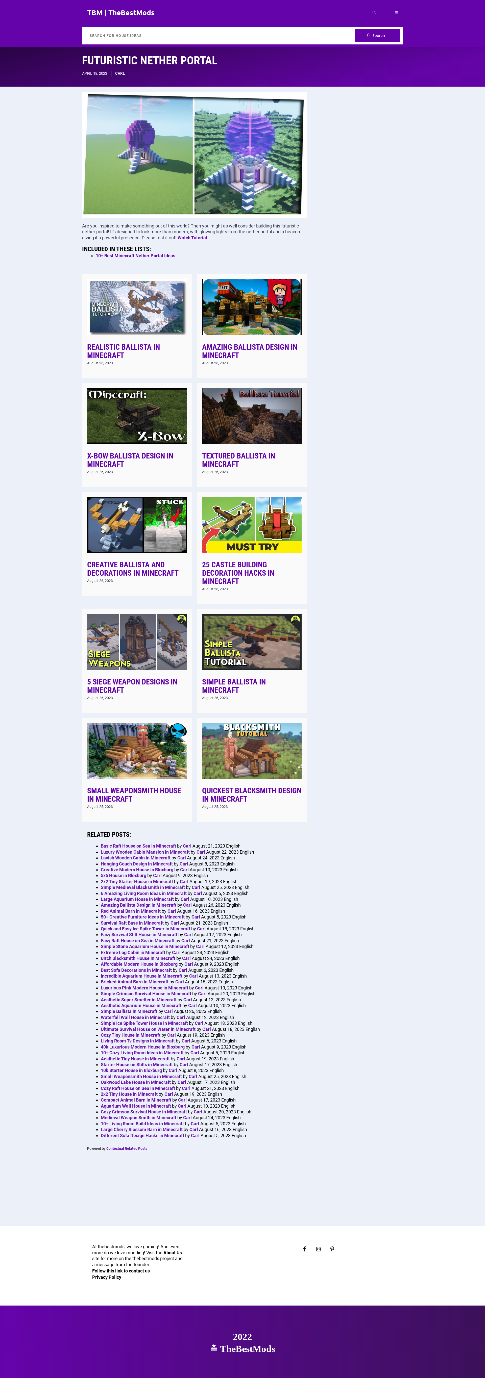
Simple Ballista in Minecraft (234, 686)
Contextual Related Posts (126, 1148)
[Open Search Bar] (374, 12)
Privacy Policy (106, 1277)
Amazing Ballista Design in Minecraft (249, 351)
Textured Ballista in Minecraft (238, 460)
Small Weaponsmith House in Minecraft (134, 794)
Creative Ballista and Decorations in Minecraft (133, 568)
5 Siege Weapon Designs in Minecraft (132, 686)
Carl (120, 73)
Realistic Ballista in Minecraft (123, 351)
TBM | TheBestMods (121, 12)
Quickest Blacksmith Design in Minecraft (251, 794)
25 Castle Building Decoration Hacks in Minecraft (238, 573)
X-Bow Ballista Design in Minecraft (130, 460)
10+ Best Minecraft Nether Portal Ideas (135, 255)
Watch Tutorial (192, 237)
